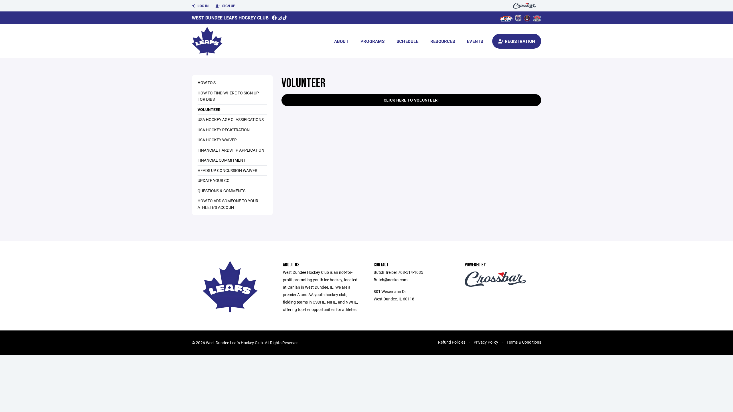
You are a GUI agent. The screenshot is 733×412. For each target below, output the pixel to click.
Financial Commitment (221, 160)
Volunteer (209, 109)
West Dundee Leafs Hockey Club (230, 18)
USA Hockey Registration (224, 129)
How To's (207, 82)
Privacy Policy (486, 342)
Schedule (407, 41)
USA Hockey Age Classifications (231, 119)
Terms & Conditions (524, 342)
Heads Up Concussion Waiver (227, 170)
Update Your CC (213, 180)
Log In (202, 5)
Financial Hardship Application (231, 150)
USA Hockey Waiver (217, 139)
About (341, 41)
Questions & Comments (221, 190)
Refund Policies (451, 342)
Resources (442, 41)
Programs (372, 41)
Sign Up (228, 5)
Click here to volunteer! (411, 100)
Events (475, 41)
